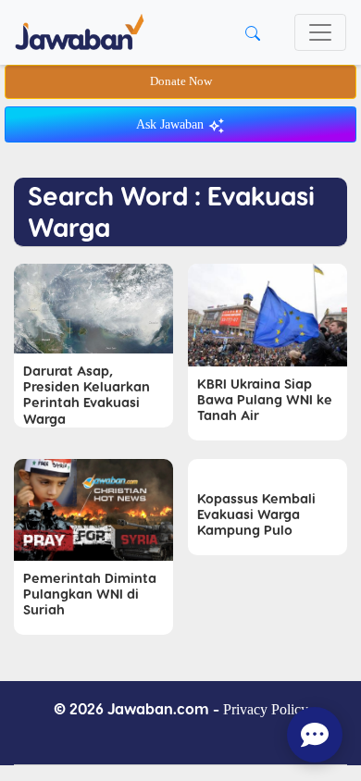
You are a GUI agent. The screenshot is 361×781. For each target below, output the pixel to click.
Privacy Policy (265, 709)
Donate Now (181, 81)
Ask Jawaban (171, 124)
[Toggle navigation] (320, 32)
